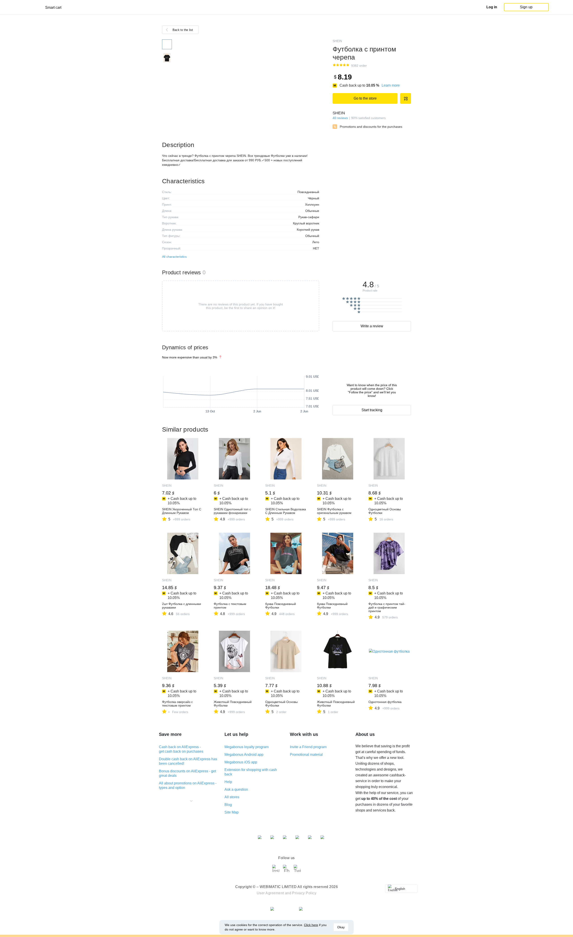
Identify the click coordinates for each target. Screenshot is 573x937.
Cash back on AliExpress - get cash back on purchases (181, 749)
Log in (491, 7)
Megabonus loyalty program (246, 747)
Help (228, 782)
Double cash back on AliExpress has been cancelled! (188, 761)
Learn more (391, 85)
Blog (228, 805)
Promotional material (306, 754)
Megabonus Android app (243, 754)
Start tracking (371, 410)
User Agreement (270, 893)
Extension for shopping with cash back (250, 772)
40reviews (340, 118)
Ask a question (236, 789)
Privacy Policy (304, 893)
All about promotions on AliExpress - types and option (187, 785)
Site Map (231, 812)
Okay (341, 927)
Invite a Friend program (308, 747)
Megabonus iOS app (240, 762)
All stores (231, 797)
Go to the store (365, 98)
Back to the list (183, 30)
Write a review (372, 326)
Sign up (526, 7)
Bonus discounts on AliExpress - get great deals (187, 773)
